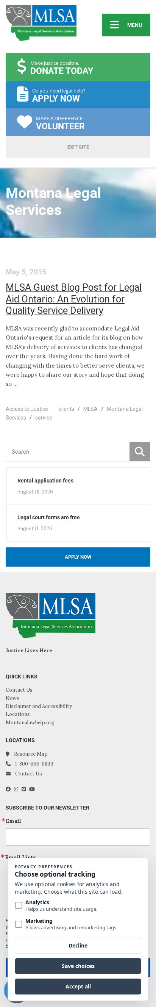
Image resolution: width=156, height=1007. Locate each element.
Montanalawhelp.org (30, 722)
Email (13, 821)
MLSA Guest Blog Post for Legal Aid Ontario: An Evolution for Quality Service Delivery (74, 299)
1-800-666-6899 (34, 764)
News (12, 698)
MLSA (90, 409)
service (43, 418)
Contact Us (19, 690)
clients (66, 409)
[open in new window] (10, 789)
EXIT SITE (78, 147)
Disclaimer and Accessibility (39, 706)
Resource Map (31, 754)
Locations (18, 714)
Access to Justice (27, 409)
